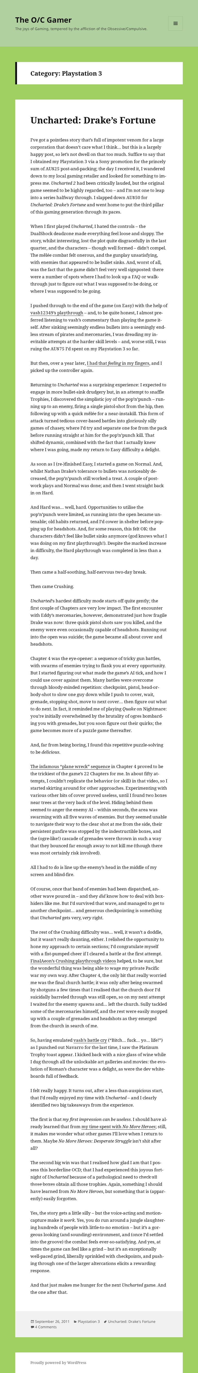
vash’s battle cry (90, 1040)
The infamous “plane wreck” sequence (70, 766)
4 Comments (46, 1326)
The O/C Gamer (43, 20)
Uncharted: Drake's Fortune (131, 1321)
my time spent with (118, 1126)
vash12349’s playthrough (56, 313)
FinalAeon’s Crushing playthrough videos (73, 961)
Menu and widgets (176, 30)
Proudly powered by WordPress (58, 1362)
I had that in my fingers (118, 363)
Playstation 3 (89, 1321)
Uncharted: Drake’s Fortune (93, 120)
